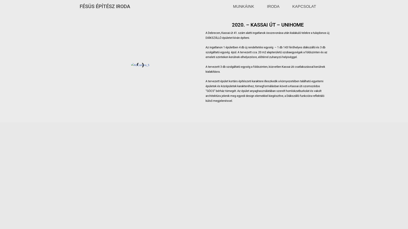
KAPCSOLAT (304, 6)
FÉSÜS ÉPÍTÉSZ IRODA (105, 6)
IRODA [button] (273, 6)
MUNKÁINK (243, 6)
